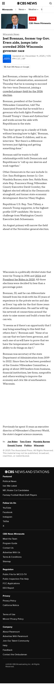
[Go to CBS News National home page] (27, 3)
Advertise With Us (11, 552)
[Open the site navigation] (9, 3)
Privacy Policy (9, 601)
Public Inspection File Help (16, 579)
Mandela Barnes (41, 441)
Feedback (7, 650)
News (22, 9)
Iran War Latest (10, 486)
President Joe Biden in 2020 (19, 279)
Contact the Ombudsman (15, 654)
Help (5, 645)
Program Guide (10, 543)
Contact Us (8, 548)
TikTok (6, 521)
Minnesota (7, 9)
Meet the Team (10, 539)
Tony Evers (25, 441)
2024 (38, 276)
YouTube (7, 508)
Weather (33, 9)
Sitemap (7, 561)
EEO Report (8, 588)
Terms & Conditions (12, 557)
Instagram (7, 517)
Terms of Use (9, 614)
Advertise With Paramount (15, 636)
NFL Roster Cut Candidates (16, 490)
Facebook (7, 512)
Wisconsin (39, 445)
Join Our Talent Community (16, 641)
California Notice (11, 605)
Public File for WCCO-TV (15, 574)
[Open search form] (50, 3)
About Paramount (11, 632)
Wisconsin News (11, 34)
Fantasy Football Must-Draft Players (20, 495)
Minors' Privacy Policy (13, 619)
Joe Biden (12, 441)
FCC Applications (11, 583)
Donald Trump (14, 445)
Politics (28, 445)
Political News (9, 481)
